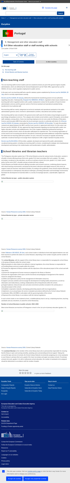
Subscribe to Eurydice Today (33, 391)
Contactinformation (31, 55)
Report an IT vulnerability (9, 451)
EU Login (4, 394)
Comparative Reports (7, 385)
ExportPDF (22, 55)
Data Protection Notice (55, 388)
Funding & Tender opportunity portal (12, 426)
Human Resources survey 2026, (16, 212)
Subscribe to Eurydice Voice (33, 388)
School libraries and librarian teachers (16, 72)
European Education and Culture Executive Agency (18, 404)
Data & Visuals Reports (8, 388)
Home (3, 18)
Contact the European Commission (12, 441)
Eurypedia (4, 391)
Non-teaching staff (10, 70)
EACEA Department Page (9, 423)
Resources (4, 448)
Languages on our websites (9, 454)
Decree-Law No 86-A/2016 (9, 141)
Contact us (51, 385)
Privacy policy (5, 461)
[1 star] (20, 373)
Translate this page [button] (51, 7)
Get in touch (5, 414)
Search (60, 13)
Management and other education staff (20, 18)
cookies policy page (34, 471)
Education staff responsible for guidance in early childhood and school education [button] (1, 45)
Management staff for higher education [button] (69, 45)
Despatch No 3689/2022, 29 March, (34, 100)
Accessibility (5, 417)
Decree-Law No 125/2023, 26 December (40, 123)
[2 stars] (21, 373)
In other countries (51, 62)
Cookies (3, 458)
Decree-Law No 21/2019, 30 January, (12, 98)
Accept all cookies (14, 479)
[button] (67, 7)
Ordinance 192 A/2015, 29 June (15, 252)
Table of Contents (18, 62)
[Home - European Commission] (17, 8)
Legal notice (5, 464)
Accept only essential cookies (35, 479)
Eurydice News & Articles (32, 385)
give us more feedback (43, 373)
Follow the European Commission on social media (16, 445)
